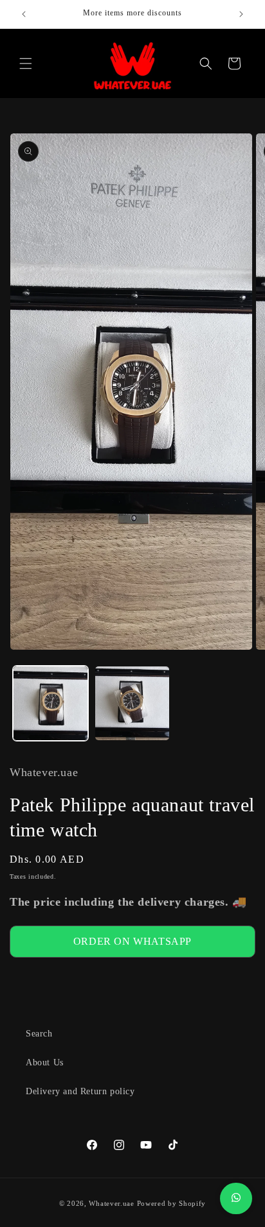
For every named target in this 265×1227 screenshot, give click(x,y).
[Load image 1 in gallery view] (50, 703)
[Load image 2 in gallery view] (132, 703)
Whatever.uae (111, 1203)
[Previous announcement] (24, 14)
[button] (26, 63)
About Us (45, 1062)
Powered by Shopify (171, 1203)
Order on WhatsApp (132, 941)
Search (39, 1033)
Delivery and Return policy (80, 1091)
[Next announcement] (241, 14)
